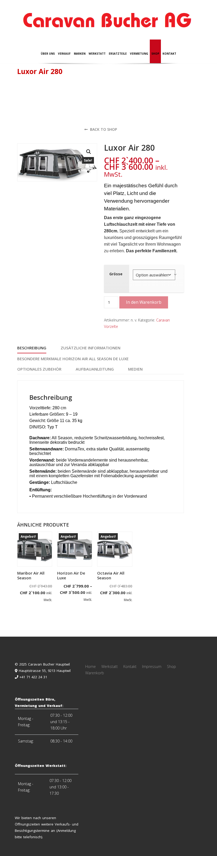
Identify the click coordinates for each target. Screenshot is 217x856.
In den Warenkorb (143, 302)
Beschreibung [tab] (31, 347)
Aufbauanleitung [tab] (95, 369)
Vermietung (139, 53)
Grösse (116, 273)
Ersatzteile (118, 53)
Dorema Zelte (40, 92)
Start (21, 92)
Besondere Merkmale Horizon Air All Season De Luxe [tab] (73, 358)
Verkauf (64, 53)
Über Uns (48, 53)
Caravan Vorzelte (68, 92)
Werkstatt (97, 53)
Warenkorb (94, 672)
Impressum (151, 666)
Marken (79, 53)
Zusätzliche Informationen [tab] (90, 347)
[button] (88, 152)
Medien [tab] (135, 369)
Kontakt (169, 53)
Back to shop (103, 129)
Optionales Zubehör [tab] (39, 369)
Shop (155, 53)
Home (90, 666)
